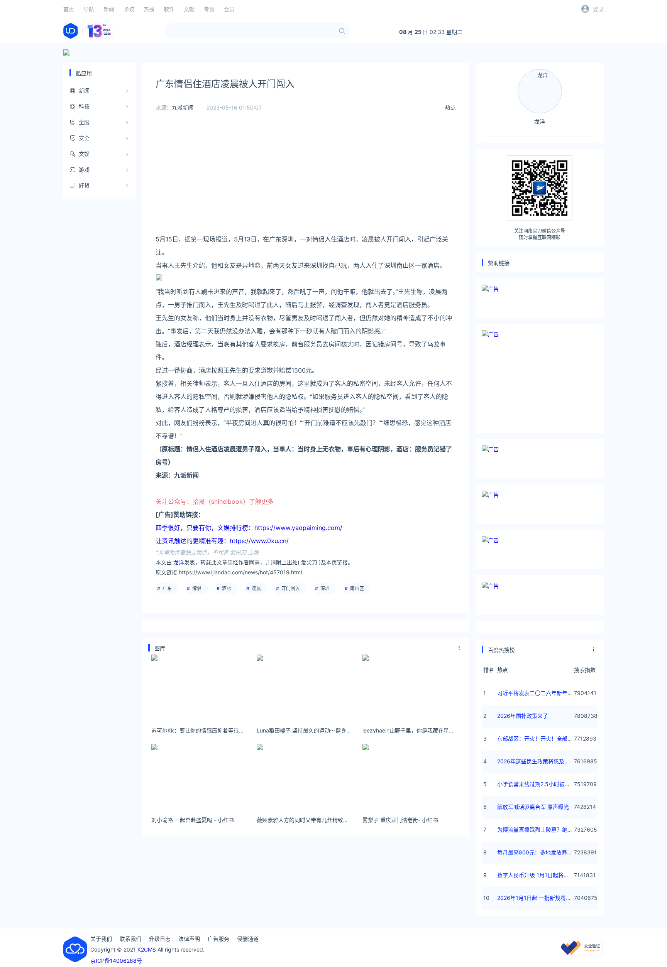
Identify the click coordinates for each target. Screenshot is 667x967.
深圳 (325, 588)
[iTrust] (582, 953)
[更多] (459, 648)
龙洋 (178, 562)
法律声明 (189, 938)
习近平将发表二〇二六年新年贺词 (537, 693)
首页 (68, 9)
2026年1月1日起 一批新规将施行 (537, 897)
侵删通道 (248, 938)
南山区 (357, 588)
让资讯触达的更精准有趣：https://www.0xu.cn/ (222, 541)
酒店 (226, 588)
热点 (450, 107)
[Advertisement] (306, 179)
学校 (129, 9)
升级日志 (160, 938)
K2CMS (146, 949)
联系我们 (130, 938)
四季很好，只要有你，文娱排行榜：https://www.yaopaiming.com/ (249, 528)
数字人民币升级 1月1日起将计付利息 (541, 875)
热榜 (149, 9)
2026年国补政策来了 (522, 715)
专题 (209, 9)
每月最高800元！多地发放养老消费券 (543, 852)
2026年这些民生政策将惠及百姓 (536, 761)
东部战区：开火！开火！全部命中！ (540, 738)
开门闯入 (290, 588)
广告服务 (218, 938)
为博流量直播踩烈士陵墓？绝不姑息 (540, 829)
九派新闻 (182, 107)
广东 (167, 588)
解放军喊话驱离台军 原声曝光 (533, 806)
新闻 (108, 9)
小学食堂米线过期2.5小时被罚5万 (538, 784)
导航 (88, 9)
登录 (598, 9)
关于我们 (101, 938)
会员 (229, 9)
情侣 (196, 588)
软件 (169, 9)
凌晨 (256, 588)
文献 (189, 9)
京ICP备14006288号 (116, 960)
